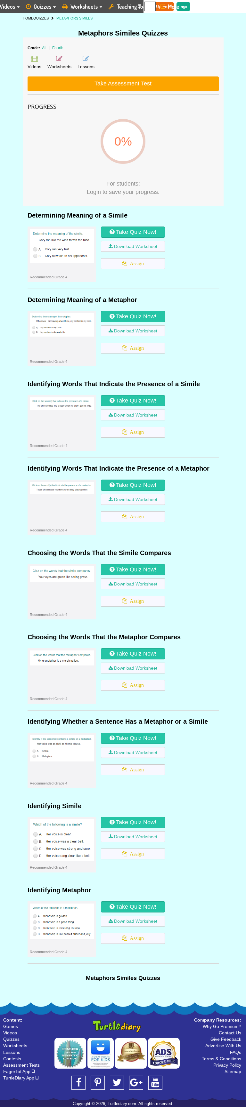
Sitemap (233, 1071)
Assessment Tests (21, 1065)
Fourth (57, 48)
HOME (28, 18)
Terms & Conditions (221, 1058)
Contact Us (230, 1032)
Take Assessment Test (123, 83)
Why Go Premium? (222, 1026)
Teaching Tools (133, 6)
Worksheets (84, 6)
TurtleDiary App (19, 1077)
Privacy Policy (227, 1065)
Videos (10, 1032)
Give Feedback (225, 1039)
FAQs (235, 1052)
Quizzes (42, 6)
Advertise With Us (223, 1045)
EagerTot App (17, 1071)
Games (10, 1026)
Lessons (11, 1052)
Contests (12, 1058)
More (174, 6)
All (44, 48)
